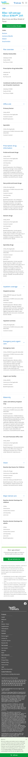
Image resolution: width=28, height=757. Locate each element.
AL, (2, 680)
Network (4, 38)
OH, (17, 683)
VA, (12, 685)
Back (4, 8)
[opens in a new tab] (25, 604)
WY (21, 685)
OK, (19, 683)
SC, (2, 685)
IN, (2, 682)
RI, (24, 683)
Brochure (4, 33)
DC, (14, 680)
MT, (23, 682)
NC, (25, 682)
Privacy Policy (7, 749)
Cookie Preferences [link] (6, 671)
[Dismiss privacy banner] (26, 739)
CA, (8, 680)
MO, (18, 682)
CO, (10, 680)
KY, (6, 682)
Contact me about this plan (14, 26)
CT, (12, 680)
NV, (13, 683)
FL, (17, 680)
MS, (21, 682)
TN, (6, 685)
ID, (24, 680)
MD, (10, 682)
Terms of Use (17, 749)
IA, (23, 680)
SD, (4, 685)
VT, (13, 685)
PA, (23, 683)
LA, (7, 682)
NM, (11, 683)
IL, (26, 680)
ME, (12, 682)
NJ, (8, 683)
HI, (21, 680)
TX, (8, 685)
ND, (3, 683)
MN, (16, 682)
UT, (10, 685)
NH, (7, 683)
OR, (21, 683)
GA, (19, 680)
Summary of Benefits (7, 36)
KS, (4, 682)
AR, (4, 680)
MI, (14, 682)
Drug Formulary (6, 41)
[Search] (23, 3)
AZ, (6, 680)
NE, (5, 683)
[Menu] (26, 3)
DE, (16, 680)
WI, (17, 685)
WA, (16, 685)
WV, (20, 685)
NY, (15, 683)
